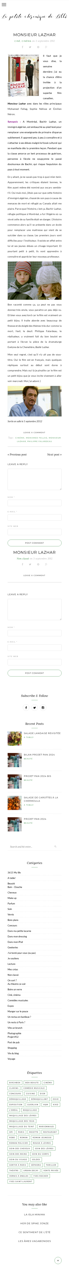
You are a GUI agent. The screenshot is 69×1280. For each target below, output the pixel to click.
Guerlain (32, 1105)
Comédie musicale (34, 1088)
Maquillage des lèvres (23, 1116)
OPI (11, 1132)
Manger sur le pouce (18, 1011)
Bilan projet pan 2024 (39, 754)
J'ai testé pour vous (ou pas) (22, 952)
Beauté (28, 759)
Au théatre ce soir (17, 983)
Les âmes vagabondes (34, 1241)
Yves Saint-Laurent (20, 1181)
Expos (11, 1005)
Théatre (14, 1170)
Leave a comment (34, 432)
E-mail (12, 512)
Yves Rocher (40, 1176)
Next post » (54, 454)
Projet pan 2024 (35, 819)
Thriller (51, 1165)
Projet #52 (13, 1036)
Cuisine (30, 1094)
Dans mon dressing (17, 936)
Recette (33, 1132)
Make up (12, 898)
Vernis (11, 914)
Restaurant (50, 1132)
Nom (11, 497)
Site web (13, 526)
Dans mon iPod (15, 942)
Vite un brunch (15, 1027)
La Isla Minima (34, 1214)
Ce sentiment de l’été (35, 1232)
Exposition (15, 1105)
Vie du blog (13, 1053)
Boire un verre (15, 989)
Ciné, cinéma (23, 41)
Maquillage (30, 1110)
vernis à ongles (18, 1176)
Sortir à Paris (17, 1165)
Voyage (11, 1058)
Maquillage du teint (21, 1127)
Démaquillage (17, 1099)
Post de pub (13, 1042)
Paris (21, 1132)
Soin (10, 909)
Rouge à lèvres (42, 1143)
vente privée (51, 1170)
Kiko (55, 1105)
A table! (29, 737)
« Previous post (17, 454)
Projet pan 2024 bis (37, 776)
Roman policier (18, 1143)
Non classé (13, 974)
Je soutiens (13, 958)
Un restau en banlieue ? (19, 1016)
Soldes (36, 1159)
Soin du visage (18, 1159)
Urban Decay (31, 1170)
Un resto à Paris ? (16, 1022)
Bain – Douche (15, 887)
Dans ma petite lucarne (19, 931)
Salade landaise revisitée (42, 733)
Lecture (11, 963)
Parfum (11, 903)
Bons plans (13, 920)
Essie (56, 1099)
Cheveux (12, 892)
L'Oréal (13, 1110)
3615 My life (14, 872)
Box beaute (32, 1083)
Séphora (36, 1165)
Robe (12, 1138)
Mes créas (13, 969)
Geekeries (13, 947)
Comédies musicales (18, 1000)
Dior (42, 1094)
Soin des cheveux (19, 1148)
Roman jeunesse (42, 1138)
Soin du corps (40, 1154)
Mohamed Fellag (36, 438)
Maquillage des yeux (21, 1121)
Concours (12, 925)
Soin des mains (18, 1154)
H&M (45, 1105)
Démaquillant (39, 1099)
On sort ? (12, 980)
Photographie (14, 1033)
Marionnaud (46, 1127)
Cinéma (20, 438)
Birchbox (15, 1083)
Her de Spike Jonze (34, 1223)
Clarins (14, 1088)
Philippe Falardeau (39, 441)
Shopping (12, 1047)
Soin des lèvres (44, 1148)
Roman (24, 1138)
